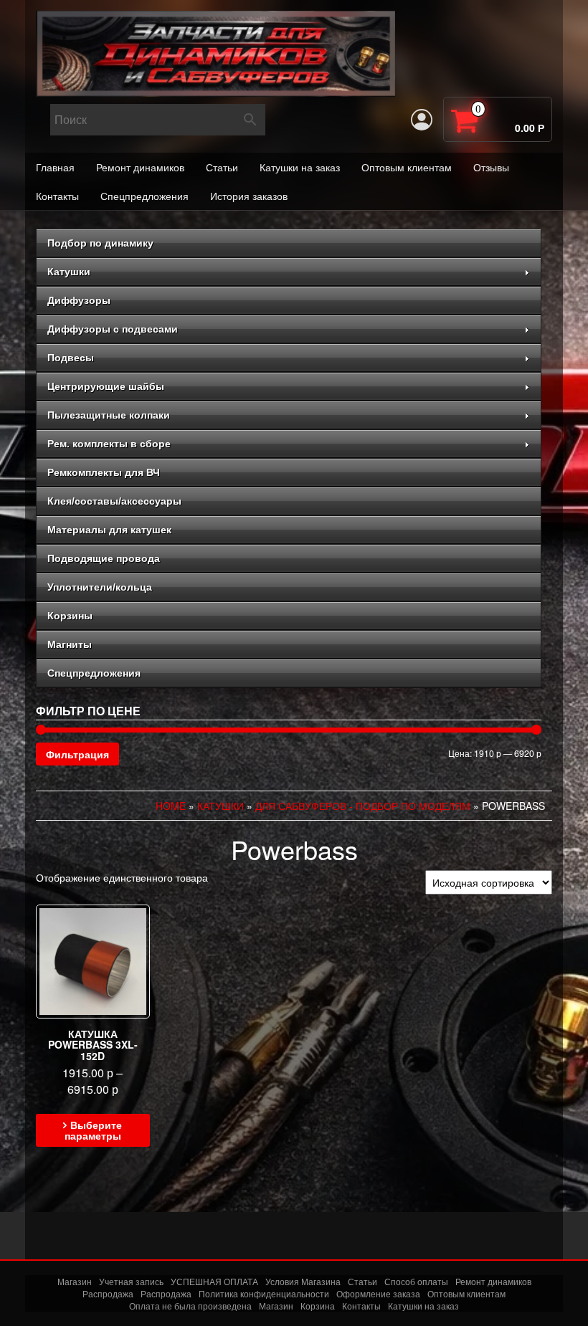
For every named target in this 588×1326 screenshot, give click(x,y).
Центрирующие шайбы (105, 386)
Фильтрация (77, 754)
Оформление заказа (378, 1293)
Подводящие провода (103, 558)
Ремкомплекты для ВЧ (103, 472)
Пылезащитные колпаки (108, 415)
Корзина (317, 1305)
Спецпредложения (144, 196)
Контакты (57, 196)
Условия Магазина (303, 1281)
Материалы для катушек (109, 529)
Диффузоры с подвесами (112, 329)
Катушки (68, 271)
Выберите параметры (94, 1130)
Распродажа (107, 1293)
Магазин (74, 1281)
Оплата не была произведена (190, 1305)
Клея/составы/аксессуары (114, 501)
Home (171, 805)
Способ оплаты (416, 1281)
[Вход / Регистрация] (421, 119)
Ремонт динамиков (140, 167)
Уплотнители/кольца (99, 587)
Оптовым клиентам (406, 167)
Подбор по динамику (100, 243)
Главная (55, 167)
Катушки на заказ (300, 167)
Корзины (70, 615)
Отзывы (491, 167)
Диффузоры (78, 300)
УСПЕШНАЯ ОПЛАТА (214, 1281)
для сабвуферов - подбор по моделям (362, 805)
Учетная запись (131, 1281)
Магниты (69, 644)
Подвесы (70, 357)
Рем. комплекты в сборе (109, 443)
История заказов (249, 196)
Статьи (222, 167)
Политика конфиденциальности (264, 1293)
